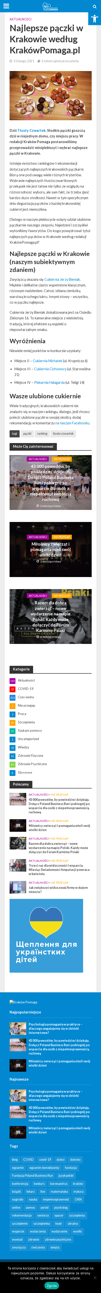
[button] (94, 18)
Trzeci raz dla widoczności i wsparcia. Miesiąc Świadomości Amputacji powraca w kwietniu (59, 870)
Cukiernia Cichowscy (50, 369)
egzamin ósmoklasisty (44, 1168)
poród (45, 1207)
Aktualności (20, 19)
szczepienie (20, 1223)
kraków (78, 1184)
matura (79, 1191)
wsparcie (18, 1231)
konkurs (39, 1184)
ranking (42, 433)
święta (54, 1247)
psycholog (61, 1207)
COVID (28, 1159)
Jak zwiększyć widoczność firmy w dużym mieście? (58, 890)
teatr (58, 1223)
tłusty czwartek (63, 433)
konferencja (20, 1184)
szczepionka (41, 1223)
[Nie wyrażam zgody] (94, 1277)
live (42, 1191)
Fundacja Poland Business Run (32, 1175)
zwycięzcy (19, 1247)
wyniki (77, 1231)
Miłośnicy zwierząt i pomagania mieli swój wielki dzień (50, 550)
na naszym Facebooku (72, 423)
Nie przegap (62, 459)
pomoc (30, 1207)
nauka (33, 1199)
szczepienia (77, 1215)
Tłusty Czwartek (31, 130)
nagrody (17, 1199)
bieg (15, 1159)
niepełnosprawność (56, 1199)
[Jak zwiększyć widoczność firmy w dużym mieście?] (18, 887)
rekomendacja (22, 1215)
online (16, 1207)
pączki (27, 433)
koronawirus (58, 1184)
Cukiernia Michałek (47, 361)
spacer (58, 1215)
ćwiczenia (38, 1247)
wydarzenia (38, 1231)
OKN (78, 1199)
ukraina (73, 1223)
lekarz (30, 1191)
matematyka (59, 1191)
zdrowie (33, 1239)
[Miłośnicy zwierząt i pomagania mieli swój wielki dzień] (18, 825)
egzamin (18, 1168)
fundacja (71, 1168)
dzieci (60, 1159)
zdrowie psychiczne (58, 1239)
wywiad (17, 1239)
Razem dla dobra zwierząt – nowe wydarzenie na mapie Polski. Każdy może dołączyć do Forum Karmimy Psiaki (51, 616)
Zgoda (52, 1286)
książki (16, 1191)
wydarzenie (59, 1231)
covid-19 (45, 1159)
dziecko (75, 1159)
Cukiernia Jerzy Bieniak (62, 279)
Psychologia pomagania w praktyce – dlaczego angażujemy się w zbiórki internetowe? (55, 1029)
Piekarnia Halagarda (49, 382)
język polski (66, 1175)
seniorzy (43, 1215)
